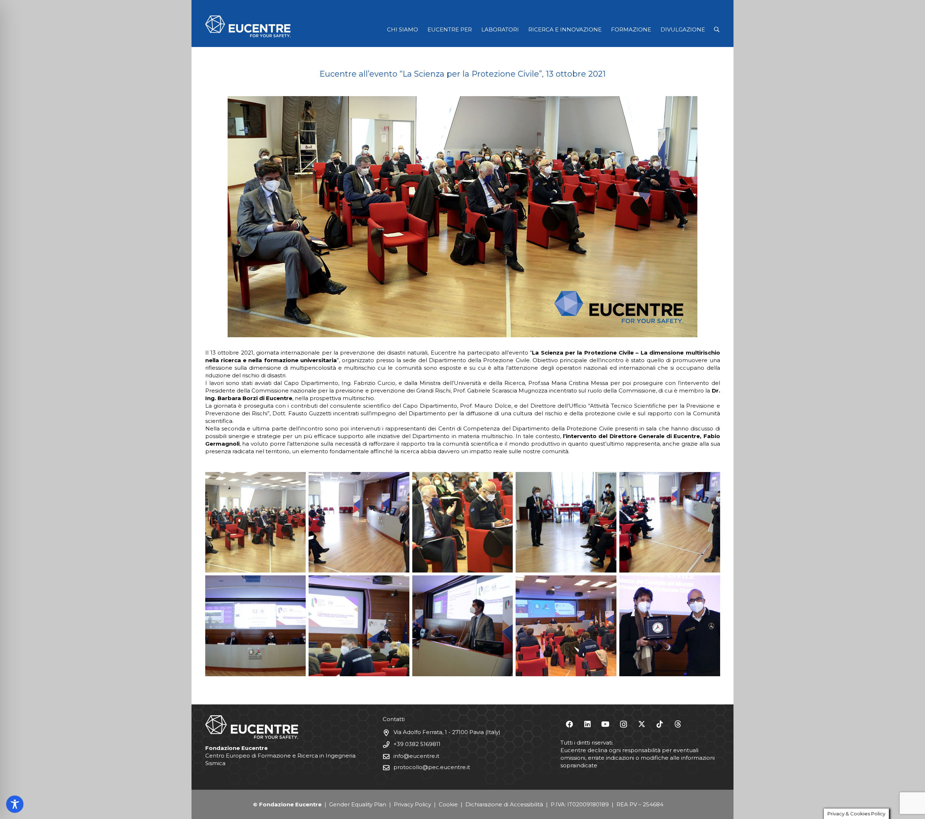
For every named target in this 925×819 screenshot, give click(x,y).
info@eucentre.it (416, 755)
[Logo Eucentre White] (248, 26)
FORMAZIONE (631, 29)
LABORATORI (500, 29)
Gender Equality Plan (357, 804)
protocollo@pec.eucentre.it (431, 767)
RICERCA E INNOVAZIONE (565, 29)
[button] (717, 29)
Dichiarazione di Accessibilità (504, 804)
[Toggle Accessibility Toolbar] (14, 804)
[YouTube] (606, 724)
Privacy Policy (412, 804)
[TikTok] (660, 724)
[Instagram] (624, 724)
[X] (642, 724)
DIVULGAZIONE (683, 29)
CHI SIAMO (402, 29)
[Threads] (678, 724)
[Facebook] (569, 724)
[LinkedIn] (587, 724)
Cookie (448, 804)
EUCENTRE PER (449, 29)
